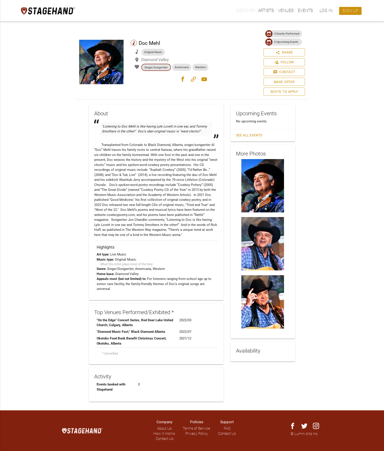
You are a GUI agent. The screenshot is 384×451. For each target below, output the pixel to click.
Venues (286, 10)
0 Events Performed (286, 33)
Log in (326, 10)
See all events (249, 135)
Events (305, 10)
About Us (164, 428)
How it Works (164, 433)
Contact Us (164, 439)
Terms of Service (196, 428)
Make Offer (284, 82)
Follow (284, 62)
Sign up (350, 10)
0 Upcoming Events (286, 42)
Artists (266, 10)
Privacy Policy (196, 433)
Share (284, 52)
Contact (284, 72)
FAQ (227, 428)
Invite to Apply (284, 92)
